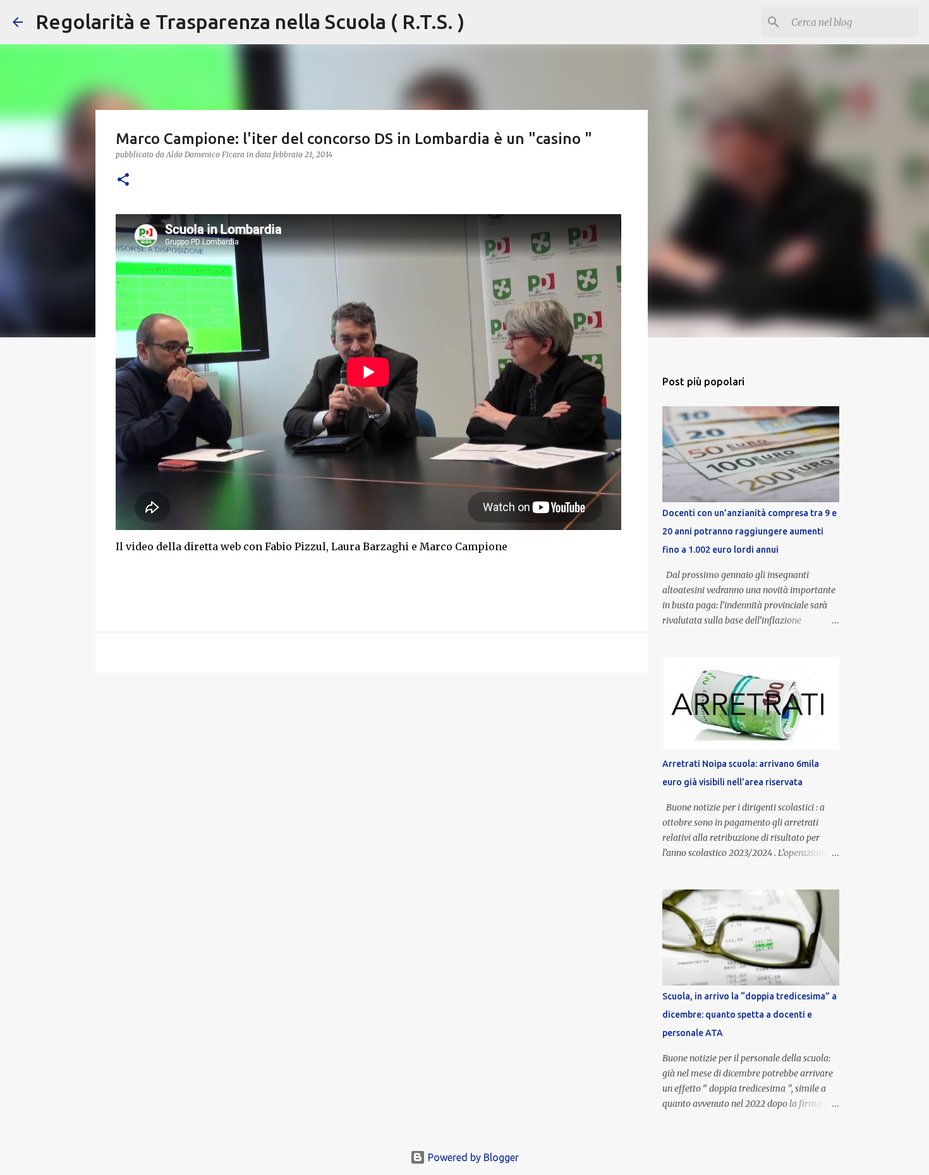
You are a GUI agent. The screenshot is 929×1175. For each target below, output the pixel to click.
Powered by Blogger (472, 1157)
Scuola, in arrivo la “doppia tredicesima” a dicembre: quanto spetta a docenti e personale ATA (749, 1014)
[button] (123, 180)
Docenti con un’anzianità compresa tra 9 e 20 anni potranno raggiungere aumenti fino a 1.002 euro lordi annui (749, 531)
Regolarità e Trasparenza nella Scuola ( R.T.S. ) (249, 21)
